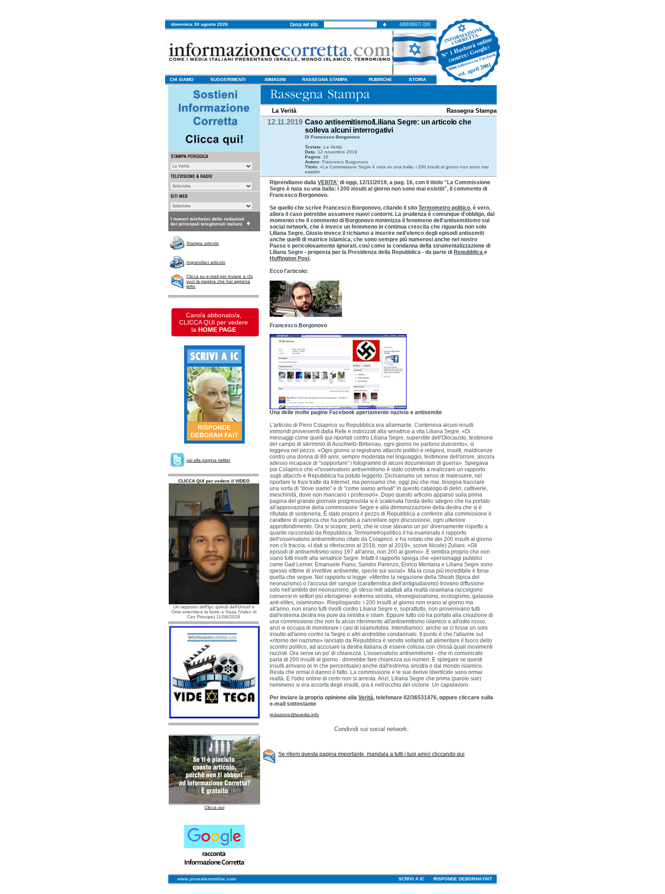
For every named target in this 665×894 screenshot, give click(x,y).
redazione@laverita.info (294, 714)
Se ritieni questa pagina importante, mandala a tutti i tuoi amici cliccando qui (371, 754)
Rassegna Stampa (471, 110)
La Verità (284, 110)
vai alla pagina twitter (208, 460)
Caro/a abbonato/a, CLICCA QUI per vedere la (213, 322)
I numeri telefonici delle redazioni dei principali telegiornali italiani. (207, 221)
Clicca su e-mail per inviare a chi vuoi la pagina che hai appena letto (219, 281)
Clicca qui (214, 807)
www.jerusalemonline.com (206, 878)
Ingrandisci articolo (205, 262)
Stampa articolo (202, 243)
